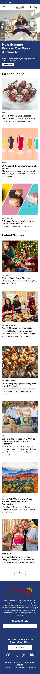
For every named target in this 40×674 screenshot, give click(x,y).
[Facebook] (8, 657)
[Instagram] (16, 657)
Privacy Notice (10, 662)
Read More (8, 64)
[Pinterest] (24, 657)
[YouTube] (32, 657)
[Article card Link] (20, 94)
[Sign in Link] (35, 8)
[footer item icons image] (20, 595)
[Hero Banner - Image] (20, 25)
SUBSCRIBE (8, 2)
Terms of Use (21, 662)
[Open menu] (4, 7)
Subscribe (20, 647)
